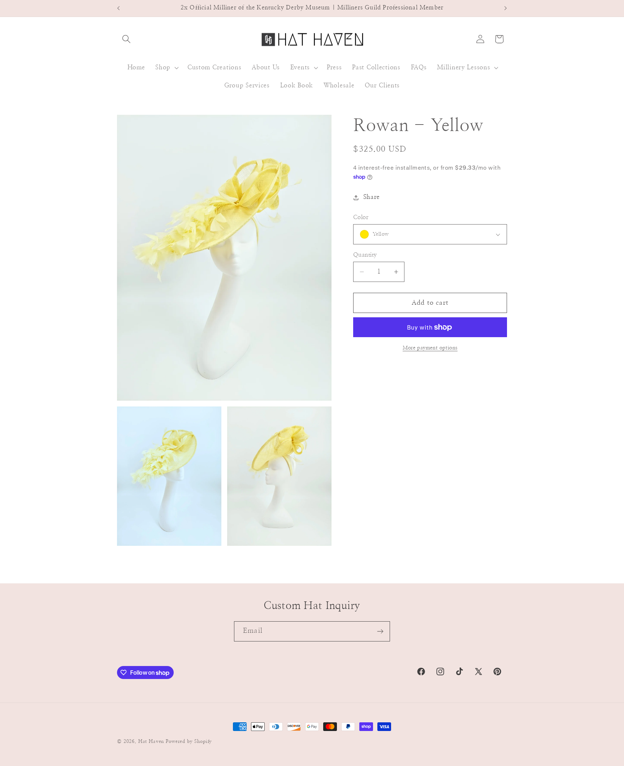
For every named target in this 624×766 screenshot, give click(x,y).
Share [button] (371, 197)
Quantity (365, 255)
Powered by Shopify (189, 741)
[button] (126, 39)
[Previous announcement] (118, 8)
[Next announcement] (506, 8)
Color (360, 217)
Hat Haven (151, 741)
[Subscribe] (380, 631)
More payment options (430, 348)
